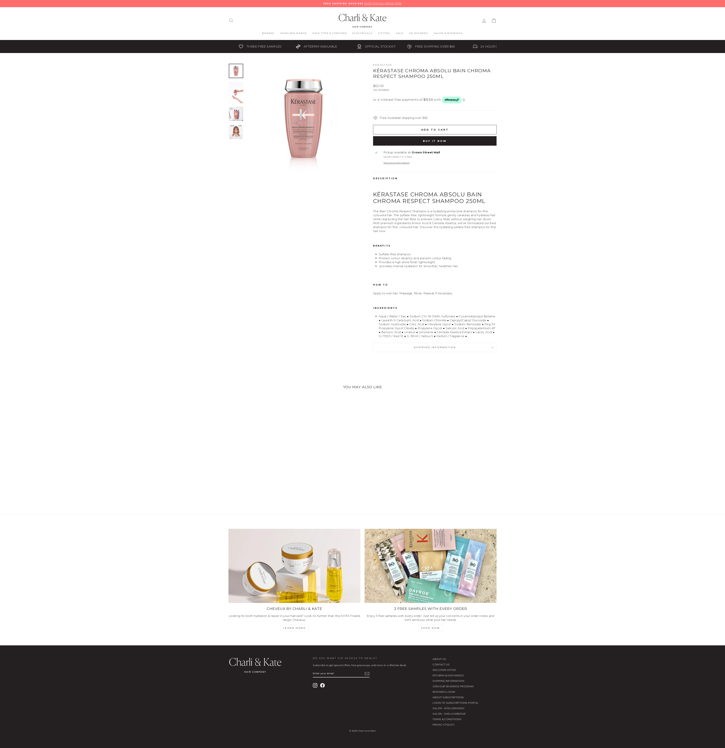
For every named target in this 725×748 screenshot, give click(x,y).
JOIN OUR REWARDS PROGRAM (453, 686)
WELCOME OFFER (444, 670)
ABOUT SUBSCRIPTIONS (448, 697)
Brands (268, 33)
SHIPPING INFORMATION (448, 681)
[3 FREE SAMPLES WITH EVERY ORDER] (431, 566)
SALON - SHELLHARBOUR (449, 713)
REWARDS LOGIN (444, 691)
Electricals (362, 33)
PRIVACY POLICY (443, 724)
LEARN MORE (294, 628)
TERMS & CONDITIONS (447, 719)
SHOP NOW (430, 628)
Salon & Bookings (448, 33)
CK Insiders (418, 33)
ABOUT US (439, 659)
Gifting (384, 33)
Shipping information (435, 347)
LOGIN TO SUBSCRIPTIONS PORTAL (455, 702)
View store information (396, 162)
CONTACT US (441, 664)
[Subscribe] (367, 673)
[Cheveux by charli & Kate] (294, 566)
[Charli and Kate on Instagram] (315, 685)
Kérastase (382, 64)
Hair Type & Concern (329, 33)
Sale (399, 33)
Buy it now (435, 140)
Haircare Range (293, 33)
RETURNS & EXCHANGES (448, 675)
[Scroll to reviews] (435, 109)
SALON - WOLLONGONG (448, 708)
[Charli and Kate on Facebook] (322, 685)
